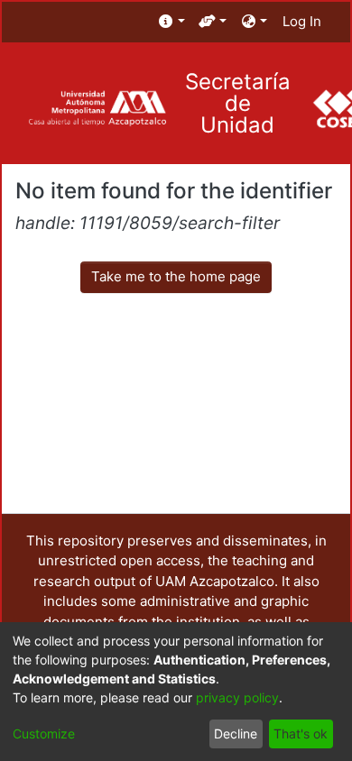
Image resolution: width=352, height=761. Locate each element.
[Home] (97, 108)
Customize (44, 733)
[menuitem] (172, 22)
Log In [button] (303, 21)
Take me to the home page (176, 276)
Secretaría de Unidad (238, 103)
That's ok (300, 733)
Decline (235, 733)
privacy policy (237, 697)
